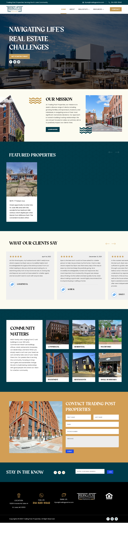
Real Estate (83, 9)
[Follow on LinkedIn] (14, 61)
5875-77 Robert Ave (17, 201)
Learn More (53, 129)
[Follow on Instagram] (18, 61)
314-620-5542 (116, 2)
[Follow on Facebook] (10, 61)
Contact (116, 9)
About (72, 9)
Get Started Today (19, 56)
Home (63, 9)
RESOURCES (97, 9)
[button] (107, 244)
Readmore (33, 210)
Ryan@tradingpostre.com (94, 2)
